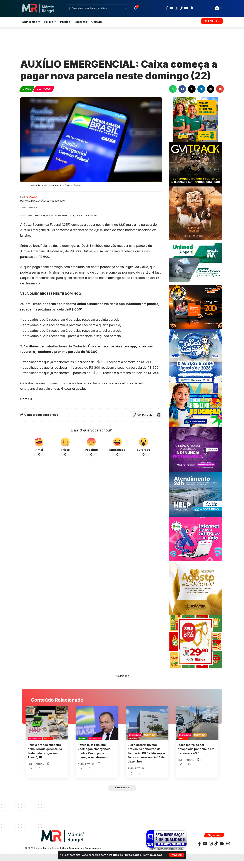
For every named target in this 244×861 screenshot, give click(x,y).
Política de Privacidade (124, 854)
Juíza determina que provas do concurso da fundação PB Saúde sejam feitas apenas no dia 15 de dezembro (146, 753)
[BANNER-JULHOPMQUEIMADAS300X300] (195, 213)
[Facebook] (167, 8)
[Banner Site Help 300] (195, 494)
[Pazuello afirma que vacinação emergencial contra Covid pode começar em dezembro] (97, 723)
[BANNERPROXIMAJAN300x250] (195, 539)
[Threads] (191, 8)
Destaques (44, 88)
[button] (176, 855)
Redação (31, 196)
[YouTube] (171, 8)
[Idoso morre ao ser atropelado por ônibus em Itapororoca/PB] (197, 723)
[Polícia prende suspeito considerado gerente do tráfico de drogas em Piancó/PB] (47, 723)
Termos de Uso (152, 854)
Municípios (150, 735)
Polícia (48, 738)
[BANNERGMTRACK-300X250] (195, 164)
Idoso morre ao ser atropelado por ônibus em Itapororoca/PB (196, 749)
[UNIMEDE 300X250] (195, 262)
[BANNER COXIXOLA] (195, 356)
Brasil (27, 88)
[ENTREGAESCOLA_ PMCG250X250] (195, 119)
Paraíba (133, 738)
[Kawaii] (186, 8)
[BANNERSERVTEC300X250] (195, 307)
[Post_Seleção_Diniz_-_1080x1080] (195, 641)
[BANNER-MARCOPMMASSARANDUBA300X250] (195, 405)
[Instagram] (176, 8)
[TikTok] (181, 8)
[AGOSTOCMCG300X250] (195, 449)
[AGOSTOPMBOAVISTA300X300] (195, 588)
